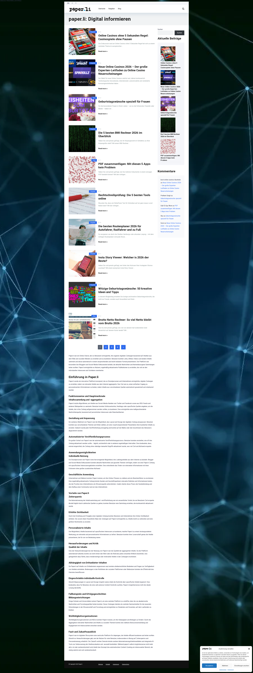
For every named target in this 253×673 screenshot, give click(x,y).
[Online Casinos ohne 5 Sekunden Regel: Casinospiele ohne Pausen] (82, 41)
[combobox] (1, 670)
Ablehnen (225, 665)
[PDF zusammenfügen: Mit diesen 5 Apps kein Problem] (82, 169)
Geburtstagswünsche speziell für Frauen (124, 101)
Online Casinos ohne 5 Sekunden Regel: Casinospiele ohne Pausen (170, 65)
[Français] (1, 672)
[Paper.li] (80, 8)
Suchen (160, 29)
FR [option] (75, 3)
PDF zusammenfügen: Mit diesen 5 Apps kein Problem (170, 158)
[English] (1, 670)
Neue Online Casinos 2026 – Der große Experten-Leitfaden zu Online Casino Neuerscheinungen (122, 70)
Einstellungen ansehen (241, 665)
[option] (72, 3)
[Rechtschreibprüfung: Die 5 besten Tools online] (82, 201)
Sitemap (100, 664)
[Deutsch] (1, 669)
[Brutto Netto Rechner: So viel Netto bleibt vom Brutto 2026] (82, 325)
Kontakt (108, 664)
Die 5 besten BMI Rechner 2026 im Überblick (170, 135)
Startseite (101, 9)
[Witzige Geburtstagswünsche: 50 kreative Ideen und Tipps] (82, 294)
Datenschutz (223, 669)
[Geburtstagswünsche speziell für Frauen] (82, 107)
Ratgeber (111, 9)
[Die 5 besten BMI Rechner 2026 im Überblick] (82, 138)
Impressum (231, 669)
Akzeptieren (209, 665)
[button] (249, 649)
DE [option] (72, 3)
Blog (119, 9)
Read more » (103, 51)
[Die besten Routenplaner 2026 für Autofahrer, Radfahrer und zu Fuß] (82, 232)
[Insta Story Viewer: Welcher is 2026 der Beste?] (82, 263)
